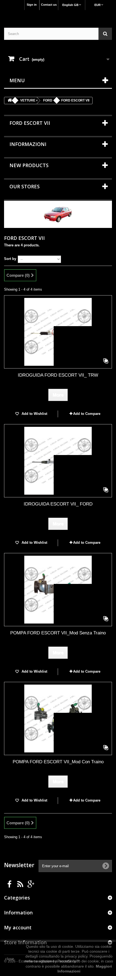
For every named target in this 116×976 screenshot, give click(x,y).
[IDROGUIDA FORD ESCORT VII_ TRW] (58, 332)
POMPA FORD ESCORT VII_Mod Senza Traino (58, 632)
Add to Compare (86, 414)
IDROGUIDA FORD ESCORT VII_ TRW (58, 375)
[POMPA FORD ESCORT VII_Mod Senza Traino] (58, 590)
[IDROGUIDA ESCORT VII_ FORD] (58, 461)
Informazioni (27, 144)
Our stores (24, 186)
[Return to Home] (10, 100)
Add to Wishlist (34, 414)
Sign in (32, 4)
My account (18, 927)
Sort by (10, 259)
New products (29, 165)
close (9, 958)
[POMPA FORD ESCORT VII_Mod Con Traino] (58, 718)
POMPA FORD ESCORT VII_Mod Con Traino (58, 761)
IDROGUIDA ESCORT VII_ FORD (58, 504)
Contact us (49, 4)
